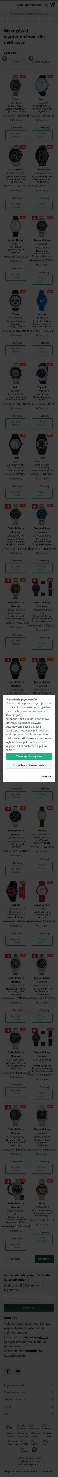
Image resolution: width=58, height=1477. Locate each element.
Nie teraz (46, 776)
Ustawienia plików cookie (29, 765)
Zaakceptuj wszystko (29, 756)
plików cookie (24, 707)
